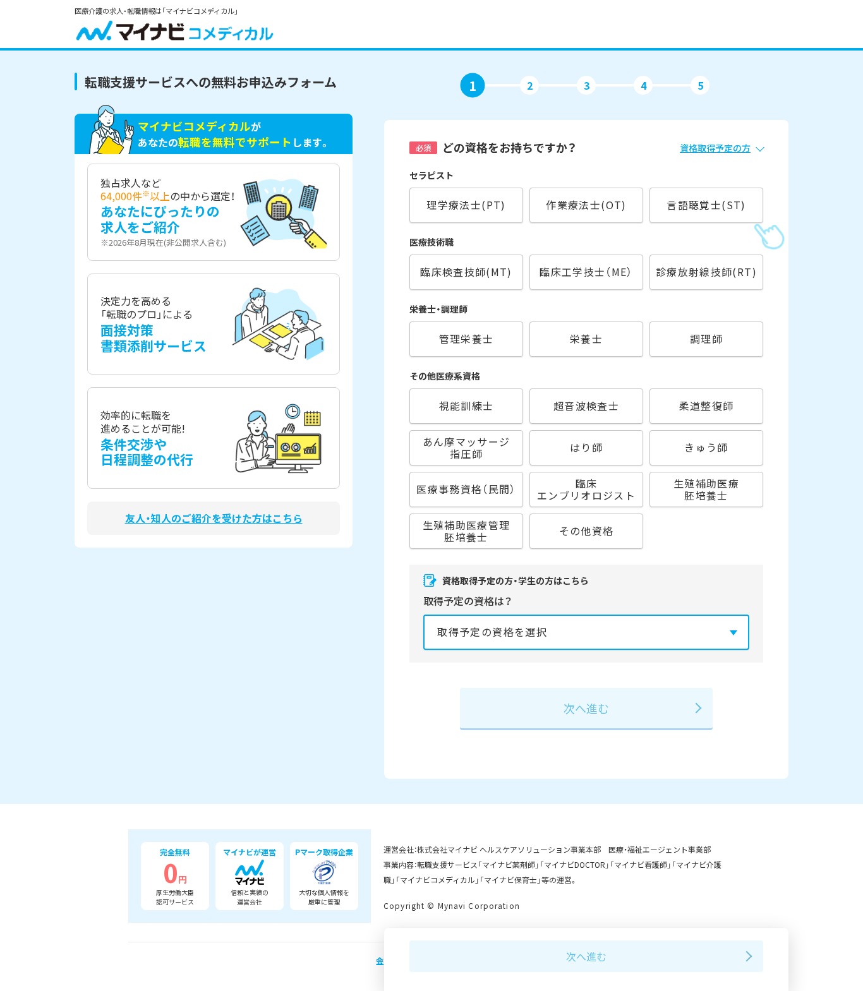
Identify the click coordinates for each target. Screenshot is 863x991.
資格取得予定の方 (715, 147)
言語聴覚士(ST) (706, 204)
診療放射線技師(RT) (706, 271)
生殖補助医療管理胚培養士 (466, 530)
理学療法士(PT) (465, 204)
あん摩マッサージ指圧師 (466, 447)
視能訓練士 (466, 405)
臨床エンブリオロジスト (586, 489)
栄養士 (586, 338)
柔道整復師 (706, 405)
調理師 (706, 338)
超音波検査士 (586, 405)
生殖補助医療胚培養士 (706, 489)
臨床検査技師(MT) (466, 271)
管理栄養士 (466, 338)
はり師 (586, 447)
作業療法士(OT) (586, 204)
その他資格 (586, 530)
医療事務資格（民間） (466, 488)
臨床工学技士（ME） (586, 271)
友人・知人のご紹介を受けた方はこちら (214, 518)
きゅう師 (706, 447)
